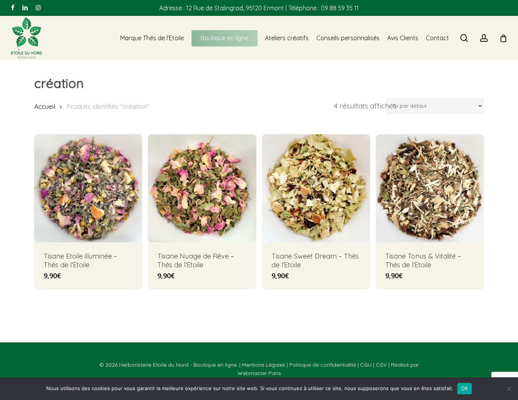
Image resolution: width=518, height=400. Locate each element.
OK (464, 388)
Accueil (44, 106)
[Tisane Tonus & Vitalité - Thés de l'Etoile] (430, 188)
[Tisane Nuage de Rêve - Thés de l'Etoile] (202, 188)
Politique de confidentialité (322, 364)
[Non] (508, 388)
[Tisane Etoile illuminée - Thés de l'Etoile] (88, 188)
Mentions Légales (263, 364)
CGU (366, 364)
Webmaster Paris (259, 373)
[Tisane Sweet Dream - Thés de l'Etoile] (316, 188)
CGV (381, 364)
